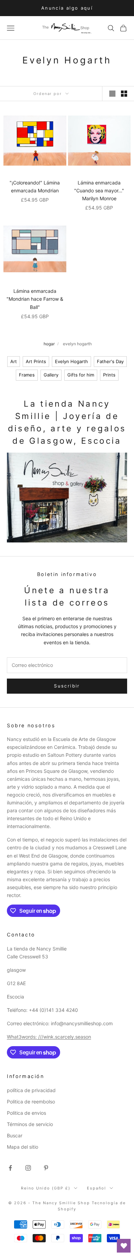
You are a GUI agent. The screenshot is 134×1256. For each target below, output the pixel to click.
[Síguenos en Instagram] (28, 1167)
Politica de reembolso (31, 1101)
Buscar (14, 1135)
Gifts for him (80, 375)
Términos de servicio (30, 1124)
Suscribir (67, 686)
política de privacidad (31, 1090)
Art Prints (36, 361)
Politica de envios (26, 1113)
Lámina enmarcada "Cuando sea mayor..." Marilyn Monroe (99, 190)
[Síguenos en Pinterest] (46, 1167)
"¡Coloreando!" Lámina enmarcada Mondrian (35, 186)
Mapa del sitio (22, 1147)
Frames (27, 375)
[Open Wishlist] (124, 1246)
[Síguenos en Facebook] (10, 1167)
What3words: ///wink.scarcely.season (49, 1037)
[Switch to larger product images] (112, 93)
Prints (109, 375)
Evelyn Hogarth (71, 361)
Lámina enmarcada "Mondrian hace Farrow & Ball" (35, 299)
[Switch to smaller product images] (124, 93)
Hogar (49, 343)
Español (96, 1188)
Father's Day (110, 361)
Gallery (51, 375)
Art (13, 361)
